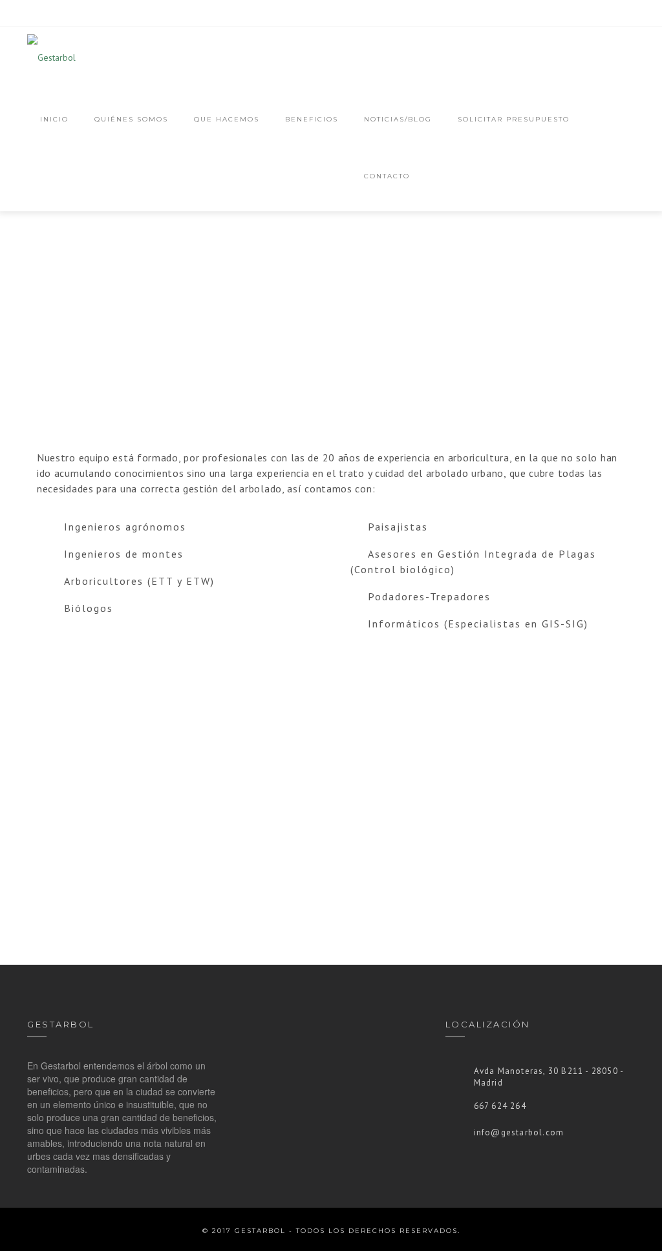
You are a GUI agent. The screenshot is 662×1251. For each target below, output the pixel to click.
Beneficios (311, 119)
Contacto (387, 176)
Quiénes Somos (131, 119)
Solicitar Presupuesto (514, 119)
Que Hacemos (226, 119)
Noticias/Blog (398, 119)
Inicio (54, 119)
